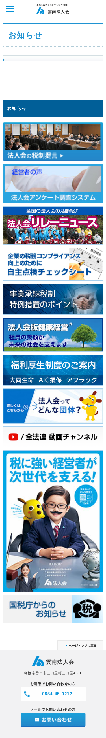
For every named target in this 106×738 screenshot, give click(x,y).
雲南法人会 (59, 11)
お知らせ (17, 108)
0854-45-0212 (57, 693)
